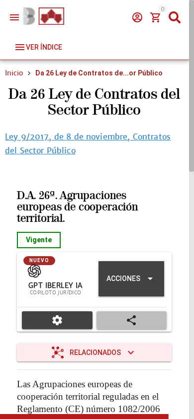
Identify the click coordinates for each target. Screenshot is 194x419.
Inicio (14, 73)
